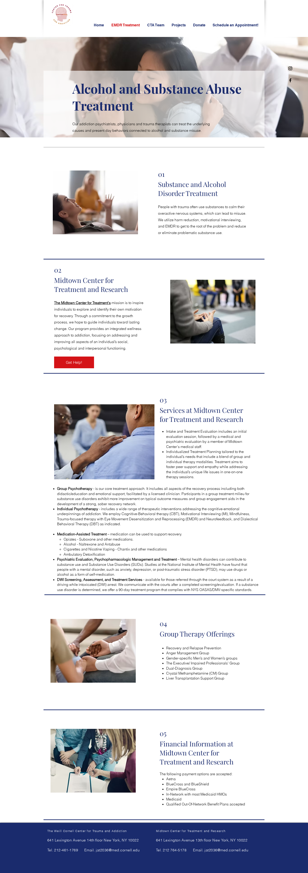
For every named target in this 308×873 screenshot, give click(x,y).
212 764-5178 (174, 850)
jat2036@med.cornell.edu (118, 850)
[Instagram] (290, 68)
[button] (235, 25)
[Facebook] (290, 80)
